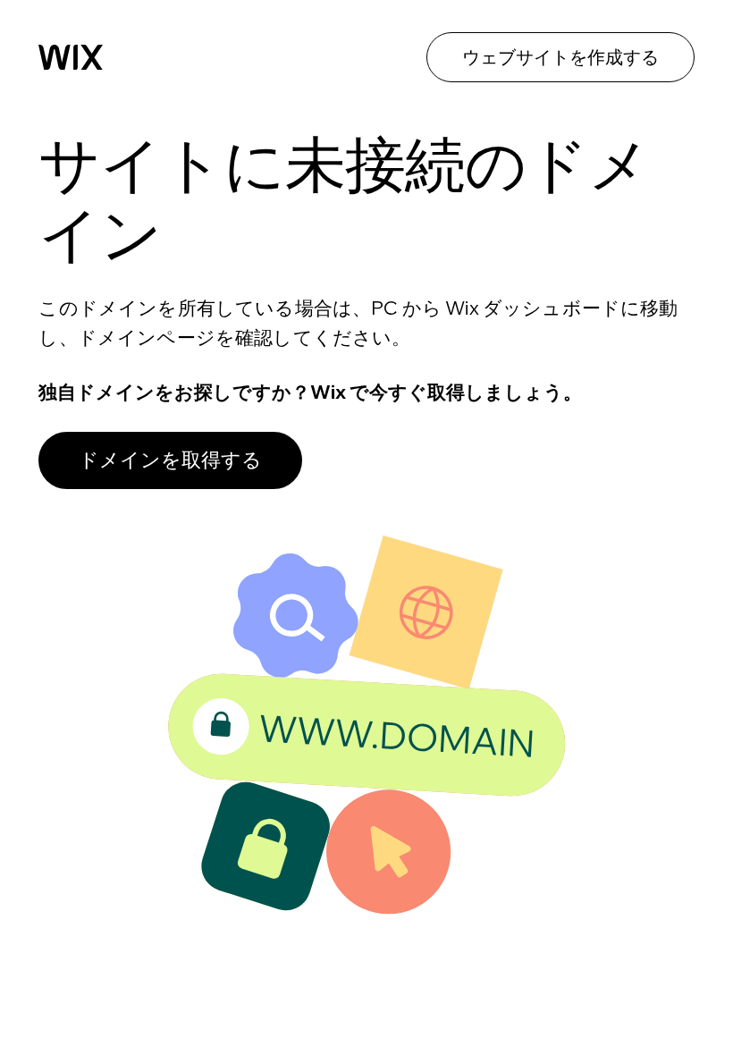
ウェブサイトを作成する (560, 57)
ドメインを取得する (170, 459)
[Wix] (70, 57)
